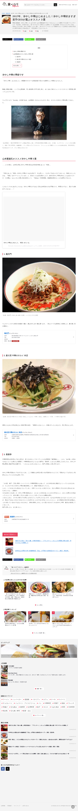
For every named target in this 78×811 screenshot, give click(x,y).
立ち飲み (14, 707)
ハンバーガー (16, 699)
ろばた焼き (55, 707)
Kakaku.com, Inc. (57, 805)
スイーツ (62, 699)
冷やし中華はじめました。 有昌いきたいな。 (17, 242)
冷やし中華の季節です (19, 51)
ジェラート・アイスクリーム (25, 703)
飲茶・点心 (27, 711)
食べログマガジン (10, 4)
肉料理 (22, 707)
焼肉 (63, 703)
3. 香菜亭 (17, 62)
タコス (45, 707)
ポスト (6, 39)
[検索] (55, 4)
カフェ (45, 699)
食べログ (74, 4)
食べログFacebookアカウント (3, 769)
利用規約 (9, 805)
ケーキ (53, 699)
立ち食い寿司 (15, 711)
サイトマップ (17, 805)
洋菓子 (56, 703)
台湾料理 (31, 707)
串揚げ (5, 707)
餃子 (38, 707)
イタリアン (36, 699)
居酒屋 (27, 699)
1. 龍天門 (17, 56)
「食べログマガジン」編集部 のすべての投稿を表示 (23, 573)
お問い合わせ (25, 805)
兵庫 (31, 31)
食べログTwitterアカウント (8, 769)
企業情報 (3, 805)
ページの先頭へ (73, 807)
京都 (25, 31)
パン (39, 703)
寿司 (63, 707)
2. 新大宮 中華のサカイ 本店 (23, 59)
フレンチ (71, 703)
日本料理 (71, 707)
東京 (38, 31)
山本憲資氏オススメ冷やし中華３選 (23, 54)
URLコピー (40, 39)
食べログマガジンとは (65, 4)
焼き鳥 (5, 711)
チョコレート (7, 703)
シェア (17, 39)
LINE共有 (29, 39)
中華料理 (46, 31)
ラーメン (6, 699)
